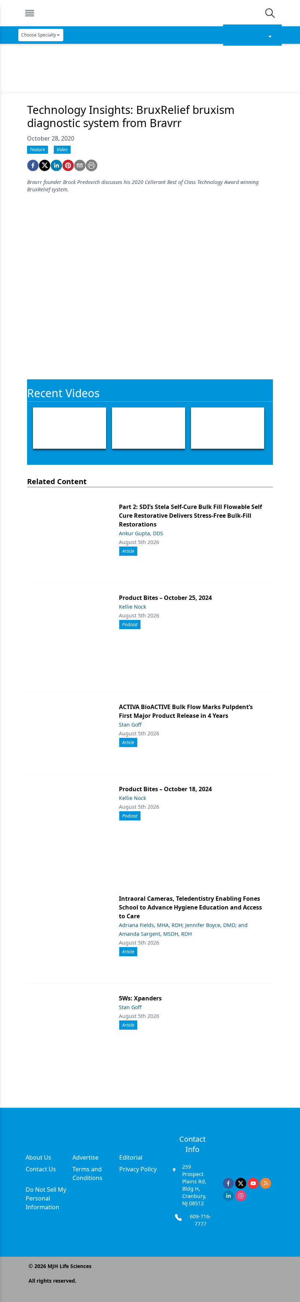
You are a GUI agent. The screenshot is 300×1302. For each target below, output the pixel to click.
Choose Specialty (38, 35)
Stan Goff (130, 724)
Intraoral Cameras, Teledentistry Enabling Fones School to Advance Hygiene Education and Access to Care (190, 907)
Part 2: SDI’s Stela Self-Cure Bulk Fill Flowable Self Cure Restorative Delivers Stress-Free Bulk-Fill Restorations (190, 515)
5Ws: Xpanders (140, 998)
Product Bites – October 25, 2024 (165, 598)
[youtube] (253, 1183)
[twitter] (44, 165)
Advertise (85, 1157)
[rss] (265, 1183)
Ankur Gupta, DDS (141, 533)
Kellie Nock (132, 606)
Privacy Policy (138, 1169)
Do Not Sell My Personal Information (46, 1198)
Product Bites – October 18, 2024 (165, 789)
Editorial (130, 1157)
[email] (80, 165)
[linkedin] (56, 165)
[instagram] (240, 1195)
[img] (149, 13)
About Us (38, 1157)
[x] (240, 1183)
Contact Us (41, 1169)
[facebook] (33, 165)
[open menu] (29, 13)
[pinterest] (68, 165)
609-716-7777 (200, 1220)
